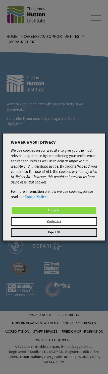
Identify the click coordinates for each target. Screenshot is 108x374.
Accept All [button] (54, 210)
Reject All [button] (54, 232)
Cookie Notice (36, 197)
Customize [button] (54, 221)
